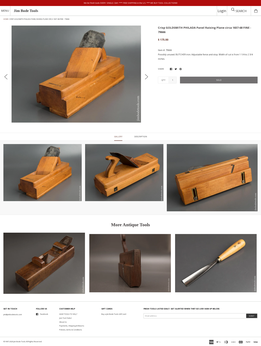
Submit (251, 316)
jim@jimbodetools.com (12, 314)
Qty (163, 80)
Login (222, 10)
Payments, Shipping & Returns (71, 326)
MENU (5, 11)
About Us (63, 322)
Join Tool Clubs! (65, 318)
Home (5, 19)
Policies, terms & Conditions (70, 329)
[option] (76, 74)
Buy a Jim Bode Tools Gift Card (113, 314)
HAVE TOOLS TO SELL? (68, 314)
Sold (218, 80)
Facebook (44, 314)
